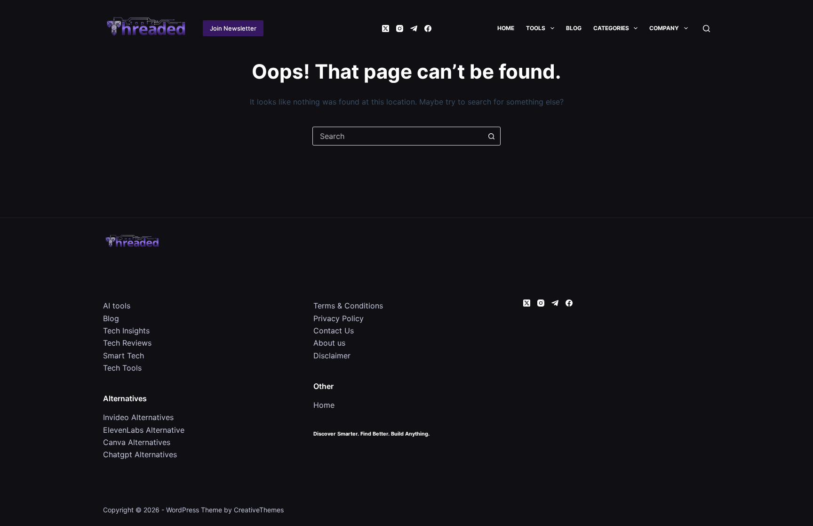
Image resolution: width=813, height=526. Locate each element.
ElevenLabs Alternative (143, 430)
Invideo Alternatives (138, 417)
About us (329, 343)
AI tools (116, 305)
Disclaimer (332, 355)
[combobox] (397, 136)
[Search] (706, 28)
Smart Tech (123, 355)
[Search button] (491, 136)
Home (505, 28)
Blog (574, 28)
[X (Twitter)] (385, 28)
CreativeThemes (259, 510)
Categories (611, 28)
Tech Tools (122, 367)
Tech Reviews (127, 343)
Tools (535, 28)
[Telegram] (413, 28)
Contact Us (333, 330)
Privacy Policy (338, 318)
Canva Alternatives (136, 442)
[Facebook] (427, 28)
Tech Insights (126, 330)
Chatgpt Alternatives (140, 454)
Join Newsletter (233, 28)
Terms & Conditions (348, 305)
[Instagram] (399, 28)
